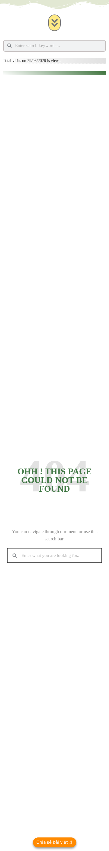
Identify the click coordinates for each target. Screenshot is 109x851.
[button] (54, 22)
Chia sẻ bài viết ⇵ (54, 842)
